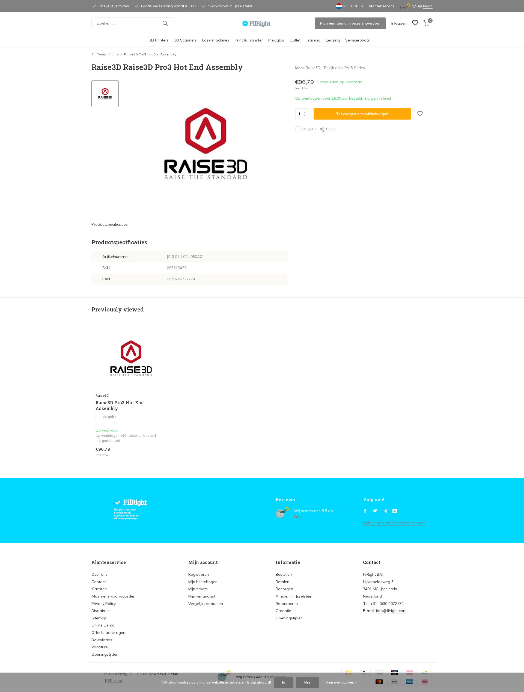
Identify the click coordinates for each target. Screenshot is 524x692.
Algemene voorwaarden (113, 596)
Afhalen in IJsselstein (294, 596)
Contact (98, 581)
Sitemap (99, 618)
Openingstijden (104, 654)
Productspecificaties (109, 224)
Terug (101, 54)
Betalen (282, 581)
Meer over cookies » (341, 682)
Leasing (333, 40)
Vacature (99, 647)
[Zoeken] (165, 23)
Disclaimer (100, 610)
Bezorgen (284, 588)
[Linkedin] (394, 511)
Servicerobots (357, 40)
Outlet (295, 40)
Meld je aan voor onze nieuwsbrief (394, 522)
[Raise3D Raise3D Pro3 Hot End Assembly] (131, 358)
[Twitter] (375, 511)
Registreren (198, 574)
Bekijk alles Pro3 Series (344, 67)
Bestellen (284, 574)
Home (114, 54)
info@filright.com (391, 610)
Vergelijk (309, 129)
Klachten (99, 588)
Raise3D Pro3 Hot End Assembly (120, 405)
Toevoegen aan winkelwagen (362, 113)
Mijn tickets (198, 588)
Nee (307, 682)
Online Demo (103, 625)
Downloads (101, 639)
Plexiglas (276, 40)
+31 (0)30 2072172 (387, 603)
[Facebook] (365, 511)
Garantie (283, 610)
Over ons (99, 574)
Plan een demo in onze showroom (350, 23)
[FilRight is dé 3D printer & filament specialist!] (262, 23)
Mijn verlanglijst (201, 596)
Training (313, 40)
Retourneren (287, 603)
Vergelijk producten (205, 603)
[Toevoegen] (157, 451)
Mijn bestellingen (203, 581)
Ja (283, 682)
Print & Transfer (249, 40)
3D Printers (159, 40)
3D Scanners (185, 40)
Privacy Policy (103, 603)
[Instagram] (385, 511)
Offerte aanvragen (108, 632)
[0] (425, 23)
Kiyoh (428, 6)
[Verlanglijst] (415, 23)
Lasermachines (215, 40)
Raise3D (313, 67)
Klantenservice (382, 6)
